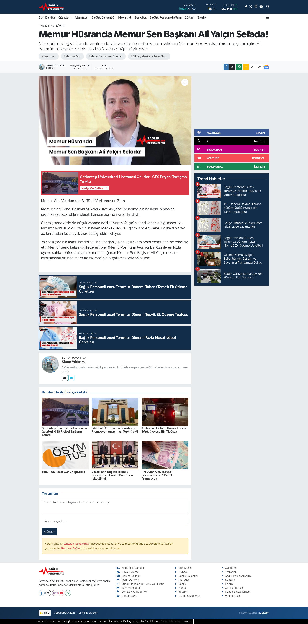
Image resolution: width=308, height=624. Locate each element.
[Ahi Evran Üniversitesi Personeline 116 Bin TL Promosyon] (165, 455)
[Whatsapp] (68, 593)
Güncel (61, 26)
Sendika (140, 17)
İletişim (183, 591)
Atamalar (82, 17)
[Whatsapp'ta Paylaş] (239, 67)
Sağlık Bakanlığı (103, 17)
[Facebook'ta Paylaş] (226, 67)
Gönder (49, 531)
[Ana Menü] (267, 17)
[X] (48, 593)
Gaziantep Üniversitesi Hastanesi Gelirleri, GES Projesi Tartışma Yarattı (64, 431)
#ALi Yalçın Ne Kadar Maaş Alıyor (149, 56)
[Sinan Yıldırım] (50, 364)
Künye (183, 587)
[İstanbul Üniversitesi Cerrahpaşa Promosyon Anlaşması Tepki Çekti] (115, 411)
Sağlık (201, 17)
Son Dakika (47, 17)
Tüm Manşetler (131, 587)
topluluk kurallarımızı (77, 543)
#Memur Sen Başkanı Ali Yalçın (105, 56)
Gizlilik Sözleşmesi (190, 595)
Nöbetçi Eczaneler (133, 567)
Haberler (45, 26)
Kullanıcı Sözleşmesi (237, 591)
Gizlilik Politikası (234, 587)
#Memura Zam (72, 56)
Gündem (65, 17)
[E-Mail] (65, 378)
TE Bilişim (263, 612)
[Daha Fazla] (246, 67)
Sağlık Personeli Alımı (166, 17)
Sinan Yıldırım (73, 362)
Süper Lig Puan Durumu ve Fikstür (143, 583)
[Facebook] (42, 593)
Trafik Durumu (130, 579)
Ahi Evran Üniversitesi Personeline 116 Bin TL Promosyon (157, 475)
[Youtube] (61, 593)
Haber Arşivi (129, 595)
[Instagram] (55, 593)
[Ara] (267, 6)
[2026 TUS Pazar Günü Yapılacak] (65, 455)
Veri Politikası (233, 595)
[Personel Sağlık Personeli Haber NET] (52, 7)
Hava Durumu (130, 571)
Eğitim (189, 17)
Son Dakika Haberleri (134, 591)
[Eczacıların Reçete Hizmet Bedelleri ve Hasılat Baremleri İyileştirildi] (115, 455)
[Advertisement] (231, 101)
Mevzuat (124, 17)
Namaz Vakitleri (131, 575)
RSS (46, 612)
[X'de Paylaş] (232, 67)
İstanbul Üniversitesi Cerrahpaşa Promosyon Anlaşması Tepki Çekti (115, 429)
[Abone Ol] (266, 67)
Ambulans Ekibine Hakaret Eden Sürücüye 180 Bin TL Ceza (164, 429)
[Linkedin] (71, 378)
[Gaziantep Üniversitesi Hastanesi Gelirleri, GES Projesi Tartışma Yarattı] (65, 411)
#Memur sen (48, 56)
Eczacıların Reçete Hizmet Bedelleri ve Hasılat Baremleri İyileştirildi (112, 475)
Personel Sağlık (71, 548)
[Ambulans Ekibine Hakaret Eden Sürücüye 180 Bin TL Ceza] (165, 411)
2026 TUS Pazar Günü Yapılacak (63, 472)
